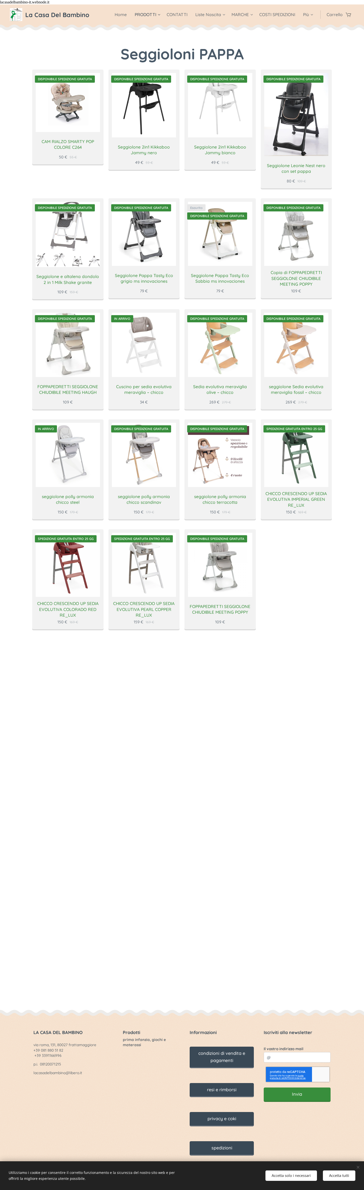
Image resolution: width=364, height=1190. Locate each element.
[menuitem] (122, 14)
